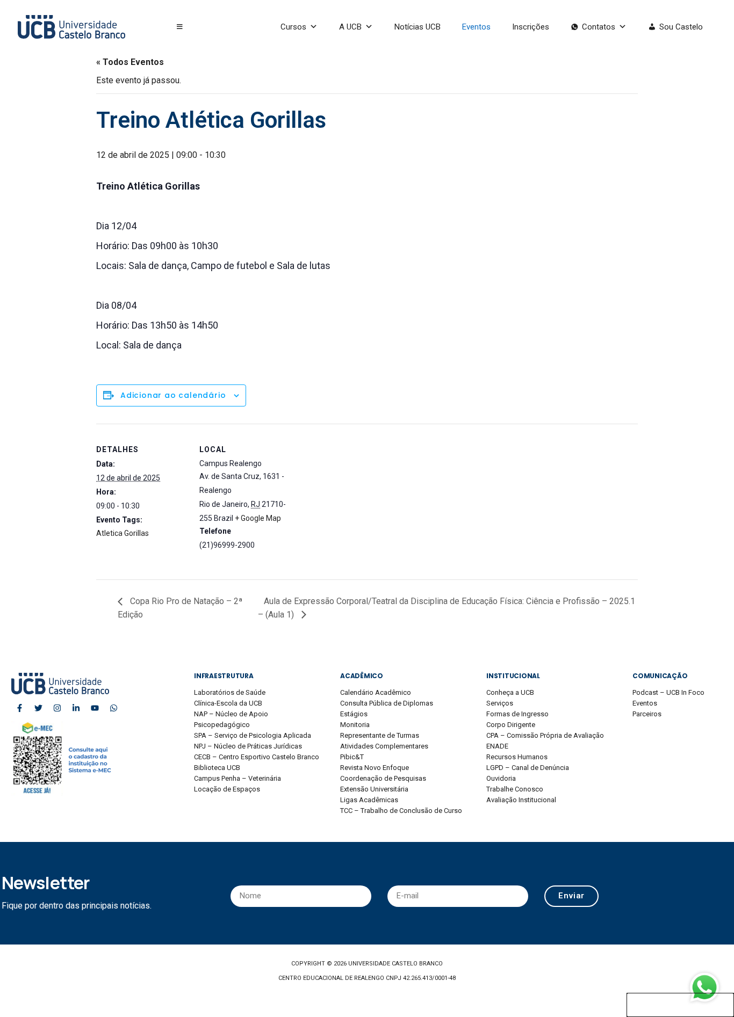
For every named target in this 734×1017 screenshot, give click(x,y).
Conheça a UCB (510, 692)
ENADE (497, 746)
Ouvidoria (501, 778)
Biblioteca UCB (217, 768)
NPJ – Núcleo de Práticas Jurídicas (248, 746)
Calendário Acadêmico (375, 692)
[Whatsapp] (113, 708)
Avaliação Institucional (521, 800)
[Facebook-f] (19, 708)
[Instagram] (57, 708)
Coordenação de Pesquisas (383, 778)
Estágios (354, 714)
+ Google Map (258, 518)
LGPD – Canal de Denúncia (527, 768)
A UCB (350, 27)
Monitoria (355, 725)
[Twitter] (38, 708)
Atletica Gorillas (122, 533)
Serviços (499, 703)
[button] (180, 27)
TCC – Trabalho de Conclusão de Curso (401, 811)
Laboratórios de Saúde (229, 692)
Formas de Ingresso (517, 714)
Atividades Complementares (384, 746)
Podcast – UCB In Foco (668, 692)
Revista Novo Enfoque (374, 768)
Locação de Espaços (227, 789)
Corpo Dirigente (510, 725)
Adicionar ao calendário (173, 395)
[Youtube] (95, 708)
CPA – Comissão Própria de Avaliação (545, 735)
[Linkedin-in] (76, 708)
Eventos (476, 27)
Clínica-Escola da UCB (228, 703)
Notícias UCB (417, 27)
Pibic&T (352, 757)
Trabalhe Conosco (514, 789)
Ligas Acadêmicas (369, 800)
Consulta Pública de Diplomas (386, 703)
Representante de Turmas (379, 735)
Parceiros (646, 714)
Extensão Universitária (374, 789)
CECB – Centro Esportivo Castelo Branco (256, 757)
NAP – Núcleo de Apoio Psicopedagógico (231, 719)
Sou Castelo (681, 27)
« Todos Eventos (130, 62)
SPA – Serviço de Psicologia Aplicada (252, 735)
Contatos (598, 27)
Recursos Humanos (517, 757)
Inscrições (530, 27)
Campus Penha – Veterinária (237, 778)
